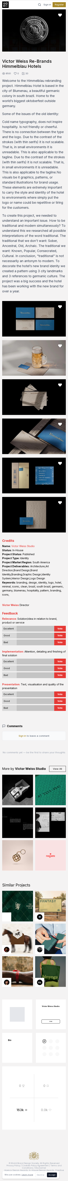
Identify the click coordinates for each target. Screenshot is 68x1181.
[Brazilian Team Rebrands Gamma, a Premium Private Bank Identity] (17, 823)
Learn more (27, 1174)
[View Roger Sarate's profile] (6, 982)
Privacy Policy (13, 1165)
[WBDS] (44, 1041)
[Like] (60, 15)
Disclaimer (40, 1167)
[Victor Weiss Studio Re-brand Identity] (50, 823)
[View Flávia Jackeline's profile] (39, 949)
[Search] (39, 4)
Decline (40, 1174)
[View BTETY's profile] (6, 949)
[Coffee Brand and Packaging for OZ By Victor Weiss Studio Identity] (17, 790)
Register (59, 4)
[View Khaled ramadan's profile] (39, 916)
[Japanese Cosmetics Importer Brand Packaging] (50, 855)
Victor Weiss (10, 605)
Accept (51, 1174)
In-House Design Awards (41, 1170)
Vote (60, 628)
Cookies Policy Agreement (35, 1165)
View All (57, 768)
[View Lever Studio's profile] (39, 982)
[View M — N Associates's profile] (6, 916)
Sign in (47, 4)
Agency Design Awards (16, 1170)
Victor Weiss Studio (23, 546)
